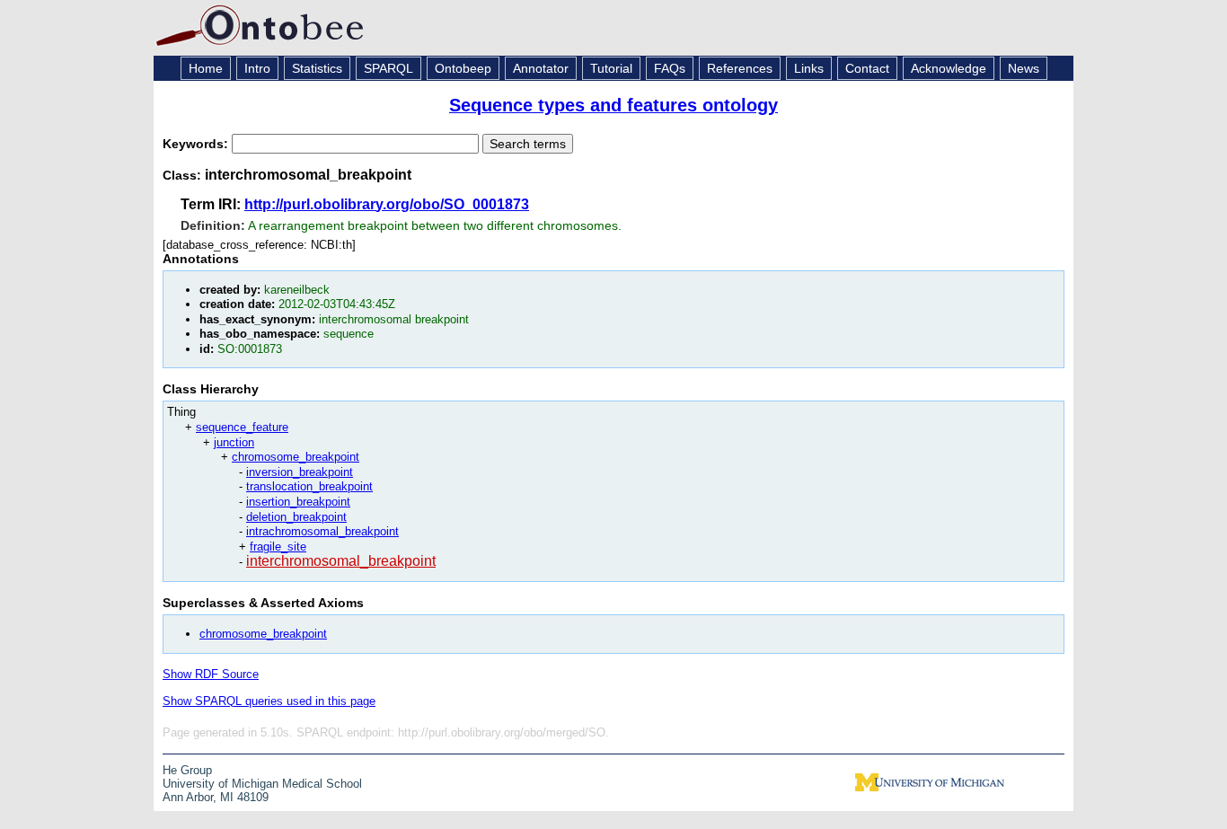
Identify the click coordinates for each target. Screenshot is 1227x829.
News (1023, 68)
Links (809, 68)
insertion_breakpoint (298, 501)
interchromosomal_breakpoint (341, 561)
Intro (257, 68)
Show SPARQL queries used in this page (269, 701)
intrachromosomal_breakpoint (322, 531)
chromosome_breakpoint (295, 456)
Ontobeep (463, 68)
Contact (867, 68)
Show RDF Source (211, 674)
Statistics (317, 68)
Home (206, 68)
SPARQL (388, 68)
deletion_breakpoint (296, 517)
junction (234, 442)
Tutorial (611, 68)
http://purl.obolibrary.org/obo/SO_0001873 (386, 204)
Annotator (541, 68)
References (739, 68)
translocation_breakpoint (309, 486)
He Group (187, 770)
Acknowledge (948, 68)
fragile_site (278, 546)
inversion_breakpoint (299, 472)
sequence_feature (242, 427)
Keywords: (197, 144)
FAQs (669, 68)
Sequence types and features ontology (613, 105)
